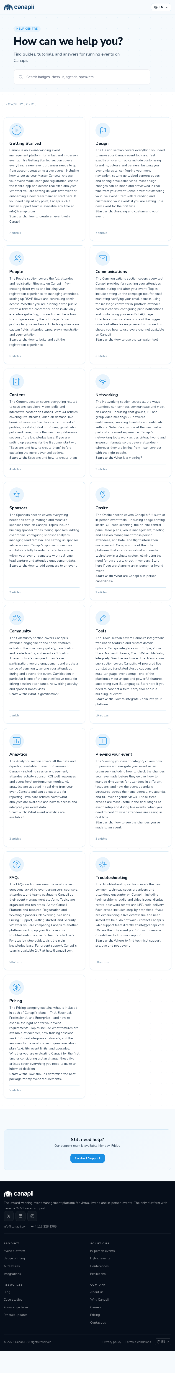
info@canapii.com (15, 1227)
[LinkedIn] (20, 1216)
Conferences (99, 1266)
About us (96, 1292)
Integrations (12, 1274)
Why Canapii (99, 1299)
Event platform (14, 1251)
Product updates (16, 1315)
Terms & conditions (138, 1342)
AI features (12, 1266)
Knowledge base (16, 1307)
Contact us (98, 1322)
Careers (96, 1307)
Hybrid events (100, 1258)
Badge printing (14, 1258)
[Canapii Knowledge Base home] (19, 7)
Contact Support (87, 1158)
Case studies (13, 1299)
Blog (7, 1292)
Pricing (95, 1315)
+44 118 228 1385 (44, 1227)
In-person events (102, 1251)
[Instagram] (32, 1216)
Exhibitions (98, 1274)
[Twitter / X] (9, 1216)
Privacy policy (112, 1342)
